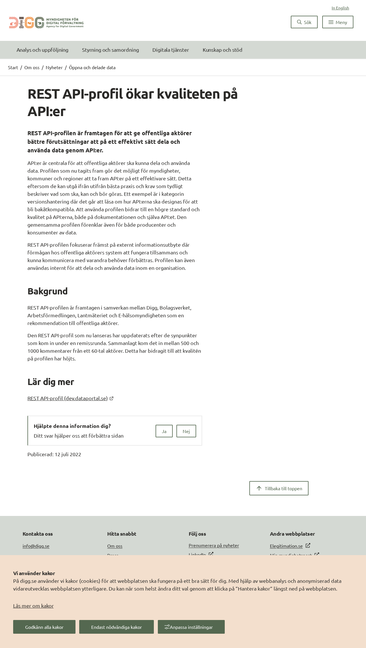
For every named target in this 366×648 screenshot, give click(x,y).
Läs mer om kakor (33, 606)
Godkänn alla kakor (44, 627)
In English (340, 7)
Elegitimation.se (286, 546)
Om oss (31, 67)
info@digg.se (36, 546)
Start (13, 67)
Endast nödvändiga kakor (116, 627)
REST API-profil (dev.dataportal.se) (70, 398)
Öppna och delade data (92, 67)
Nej (186, 431)
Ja (164, 431)
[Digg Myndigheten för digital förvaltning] (46, 22)
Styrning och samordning (110, 50)
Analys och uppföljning (42, 50)
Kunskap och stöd (222, 50)
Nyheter (54, 67)
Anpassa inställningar (191, 627)
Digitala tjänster (170, 50)
